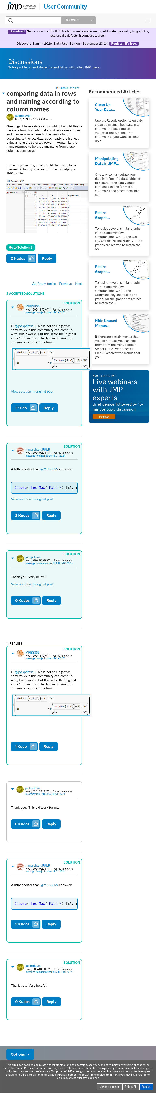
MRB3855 (32, 306)
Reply (47, 258)
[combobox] (33, 20)
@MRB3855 (49, 469)
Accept (146, 1087)
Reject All (130, 1087)
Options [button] (18, 1054)
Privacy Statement (35, 1068)
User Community (65, 6)
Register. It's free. (124, 43)
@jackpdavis (24, 326)
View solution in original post (32, 391)
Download (17, 31)
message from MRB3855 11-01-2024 (45, 793)
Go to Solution (19, 247)
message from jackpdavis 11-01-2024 (45, 312)
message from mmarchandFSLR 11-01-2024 (49, 563)
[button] (3, 93)
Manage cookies (109, 1087)
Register (104, 416)
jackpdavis (22, 116)
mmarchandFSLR (37, 449)
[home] (21, 6)
